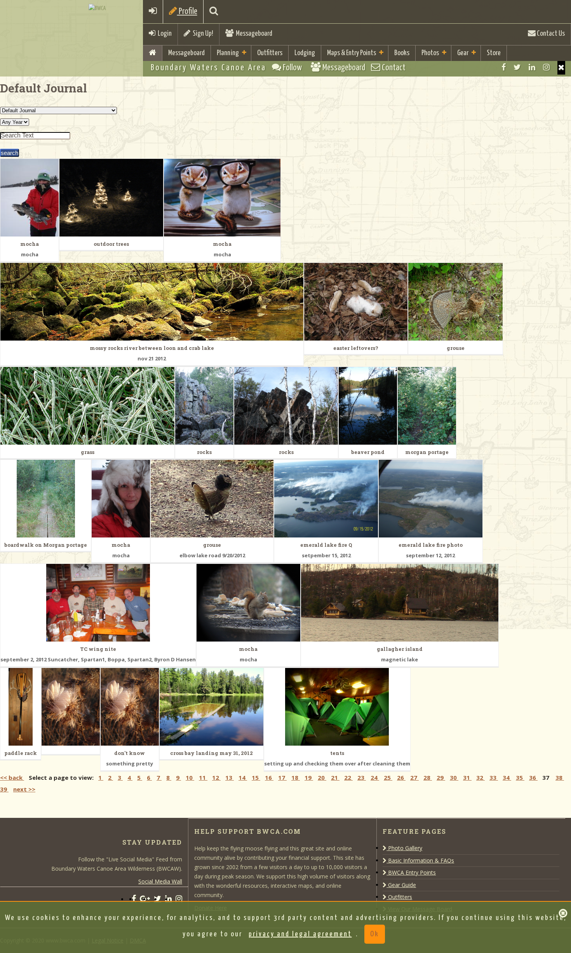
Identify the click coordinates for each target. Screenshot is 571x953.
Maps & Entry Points (351, 53)
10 (190, 777)
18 (295, 777)
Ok (374, 934)
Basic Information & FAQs (420, 860)
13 (229, 777)
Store (494, 53)
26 (401, 777)
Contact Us (550, 33)
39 (4, 789)
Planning (228, 53)
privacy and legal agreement (300, 934)
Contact (393, 67)
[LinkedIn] (532, 67)
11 (203, 777)
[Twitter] (517, 67)
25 (388, 777)
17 (282, 777)
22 (348, 777)
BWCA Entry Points (411, 872)
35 (520, 777)
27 (414, 777)
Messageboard (252, 33)
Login (163, 33)
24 (375, 777)
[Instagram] (546, 67)
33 (493, 777)
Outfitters (269, 53)
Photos (430, 53)
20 (322, 777)
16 (269, 777)
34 (507, 777)
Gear (462, 53)
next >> (24, 789)
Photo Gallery (404, 848)
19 (309, 777)
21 (335, 777)
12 (216, 777)
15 (256, 777)
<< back (12, 777)
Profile (187, 11)
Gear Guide (401, 885)
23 (361, 777)
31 (467, 777)
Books (401, 53)
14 (242, 777)
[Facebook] (503, 67)
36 (533, 777)
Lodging (304, 53)
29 (441, 777)
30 (454, 777)
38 (559, 777)
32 (480, 777)
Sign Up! (201, 33)
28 (427, 777)
